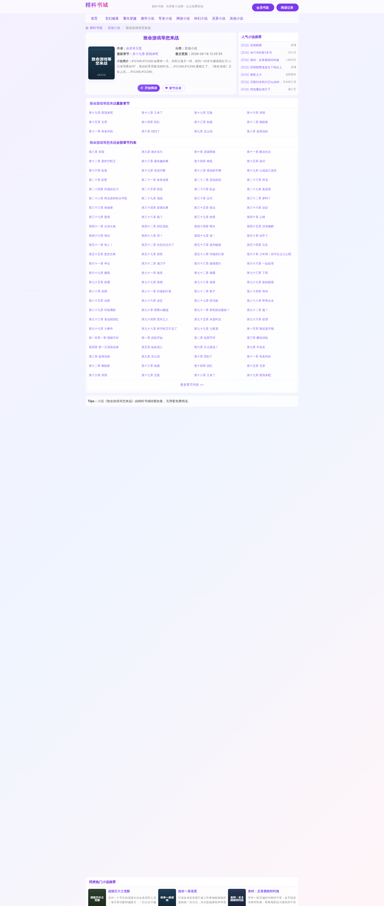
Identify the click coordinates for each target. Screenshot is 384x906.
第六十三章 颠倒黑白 (207, 263)
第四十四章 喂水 (204, 226)
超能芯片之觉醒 (119, 891)
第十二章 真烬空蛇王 (102, 161)
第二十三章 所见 (257, 180)
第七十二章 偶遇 (204, 272)
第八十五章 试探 (99, 300)
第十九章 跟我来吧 (145, 54)
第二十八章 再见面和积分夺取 (108, 198)
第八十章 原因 (98, 291)
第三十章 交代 (203, 198)
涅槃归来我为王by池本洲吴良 (266, 82)
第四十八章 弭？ (152, 235)
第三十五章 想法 (204, 207)
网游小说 (183, 18)
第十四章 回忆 (151, 122)
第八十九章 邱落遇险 (102, 310)
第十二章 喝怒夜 (257, 122)
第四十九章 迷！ (204, 235)
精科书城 (96, 5)
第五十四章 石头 (257, 244)
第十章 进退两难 (204, 151)
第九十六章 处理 (257, 319)
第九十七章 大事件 (101, 328)
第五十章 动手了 (257, 235)
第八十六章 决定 (152, 300)
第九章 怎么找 (203, 131)
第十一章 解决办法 (259, 151)
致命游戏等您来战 (103, 103)
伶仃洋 (292, 52)
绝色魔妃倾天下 (260, 89)
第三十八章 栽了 (152, 217)
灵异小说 (218, 18)
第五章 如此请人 (152, 347)
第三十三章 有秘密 (101, 207)
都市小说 (147, 18)
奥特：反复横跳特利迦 (264, 60)
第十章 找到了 (151, 131)
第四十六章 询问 (99, 235)
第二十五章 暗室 (152, 189)
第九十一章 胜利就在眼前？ (212, 310)
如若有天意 (134, 48)
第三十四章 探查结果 (155, 207)
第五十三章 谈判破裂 (207, 244)
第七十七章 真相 (152, 282)
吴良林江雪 (289, 81)
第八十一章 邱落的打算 (156, 291)
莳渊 (293, 45)
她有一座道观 (187, 891)
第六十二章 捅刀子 (154, 263)
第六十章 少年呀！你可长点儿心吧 (269, 254)
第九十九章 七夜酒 (206, 328)
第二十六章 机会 (204, 189)
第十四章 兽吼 (203, 161)
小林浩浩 (291, 59)
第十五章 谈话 (256, 161)
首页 (94, 18)
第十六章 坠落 (98, 170)
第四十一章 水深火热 (102, 226)
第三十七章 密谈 (99, 217)
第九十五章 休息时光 (207, 319)
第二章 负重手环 (204, 337)
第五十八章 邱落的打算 (209, 254)
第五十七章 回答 (152, 254)
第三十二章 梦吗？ (259, 198)
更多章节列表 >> (192, 384)
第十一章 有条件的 (101, 131)
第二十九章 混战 (152, 198)
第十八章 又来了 (152, 112)
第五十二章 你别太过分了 (158, 244)
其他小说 (236, 18)
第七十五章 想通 (99, 282)
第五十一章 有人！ (101, 244)
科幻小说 (201, 18)
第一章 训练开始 (152, 337)
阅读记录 (287, 7)
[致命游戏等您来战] (102, 62)
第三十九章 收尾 (204, 217)
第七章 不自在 (256, 347)
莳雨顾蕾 (256, 45)
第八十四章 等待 (257, 291)
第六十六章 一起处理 (260, 263)
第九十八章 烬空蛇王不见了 (159, 328)
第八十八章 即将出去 (260, 300)
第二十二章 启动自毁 (207, 180)
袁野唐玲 (291, 74)
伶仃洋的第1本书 (261, 52)
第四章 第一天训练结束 (104, 347)
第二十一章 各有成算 (155, 180)
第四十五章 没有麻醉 (260, 226)
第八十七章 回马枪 (206, 300)
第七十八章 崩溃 (204, 282)
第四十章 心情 (256, 217)
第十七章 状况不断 (154, 170)
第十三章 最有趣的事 (155, 161)
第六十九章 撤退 (99, 272)
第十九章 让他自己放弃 (262, 170)
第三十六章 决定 (257, 207)
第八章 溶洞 (96, 151)
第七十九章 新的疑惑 (260, 282)
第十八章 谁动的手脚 (207, 170)
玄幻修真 (112, 18)
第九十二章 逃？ (257, 310)
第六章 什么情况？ (206, 347)
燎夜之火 (256, 74)
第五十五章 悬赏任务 (102, 254)
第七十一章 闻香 (152, 272)
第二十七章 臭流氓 (259, 189)
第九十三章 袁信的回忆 (104, 319)
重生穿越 (129, 18)
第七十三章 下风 (257, 272)
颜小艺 (292, 89)
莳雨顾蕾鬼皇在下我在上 (266, 67)
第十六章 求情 (256, 112)
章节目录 (175, 88)
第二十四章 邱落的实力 (104, 189)
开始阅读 (151, 88)
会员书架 (262, 7)
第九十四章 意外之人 (155, 319)
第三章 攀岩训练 (257, 337)
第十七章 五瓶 (203, 112)
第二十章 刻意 (98, 180)
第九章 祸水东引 (152, 151)
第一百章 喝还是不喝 (260, 328)
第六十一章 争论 (99, 263)
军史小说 (165, 18)
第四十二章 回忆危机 (155, 226)
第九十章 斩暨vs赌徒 (155, 310)
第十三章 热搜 (203, 122)
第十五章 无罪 (98, 122)
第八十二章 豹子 (204, 291)
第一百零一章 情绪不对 (104, 337)
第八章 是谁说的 (257, 131)
